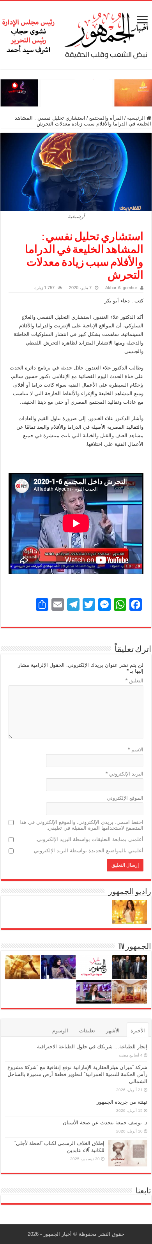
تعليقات (87, 1031)
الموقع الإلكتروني (125, 798)
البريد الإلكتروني (124, 774)
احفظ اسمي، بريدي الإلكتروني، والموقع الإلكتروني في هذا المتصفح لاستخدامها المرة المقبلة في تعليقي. (81, 825)
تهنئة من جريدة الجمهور (122, 1102)
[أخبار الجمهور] (76, 33)
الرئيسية (137, 118)
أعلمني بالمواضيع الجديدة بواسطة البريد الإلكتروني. (87, 850)
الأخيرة (138, 1031)
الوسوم (60, 1031)
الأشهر (113, 1031)
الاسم (135, 750)
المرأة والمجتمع (106, 118)
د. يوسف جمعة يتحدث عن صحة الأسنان (105, 1123)
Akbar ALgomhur (121, 287)
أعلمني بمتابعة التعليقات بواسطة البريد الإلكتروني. (89, 839)
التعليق (134, 681)
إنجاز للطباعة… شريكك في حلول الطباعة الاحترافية (92, 1047)
